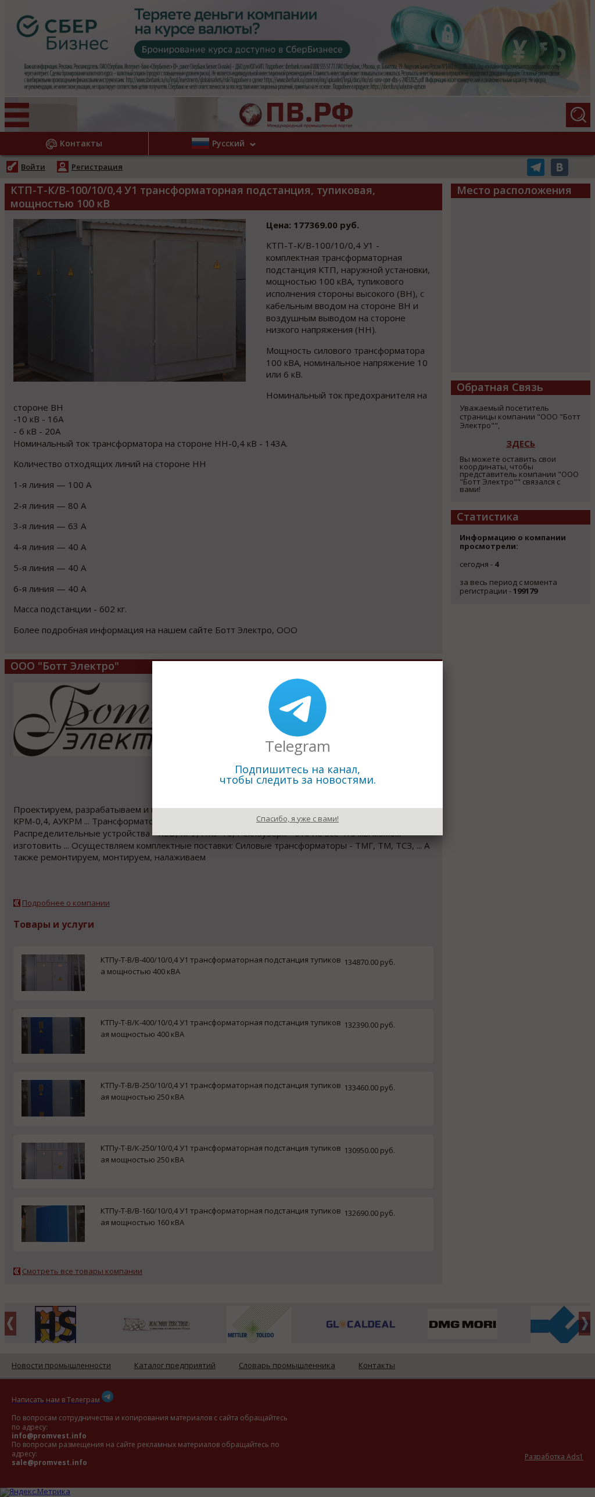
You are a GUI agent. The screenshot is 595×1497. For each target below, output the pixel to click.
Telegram (298, 745)
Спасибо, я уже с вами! (297, 818)
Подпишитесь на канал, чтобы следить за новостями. (298, 774)
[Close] (442, 661)
